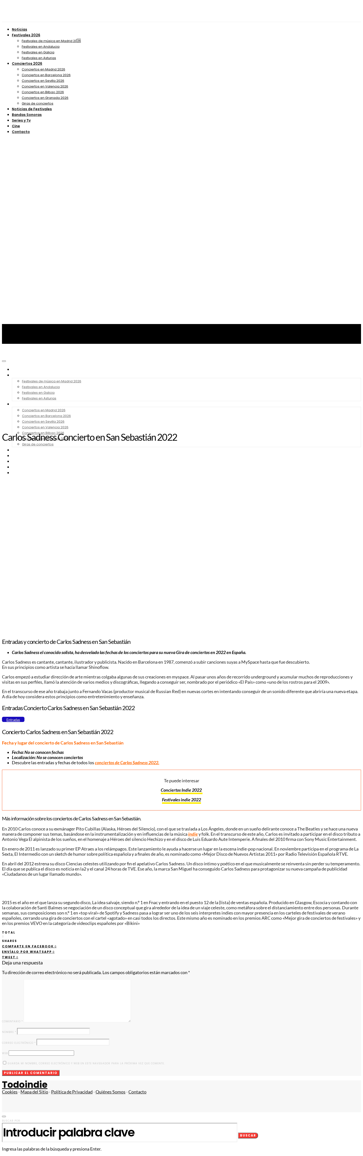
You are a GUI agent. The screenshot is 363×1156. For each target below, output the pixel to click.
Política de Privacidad (72, 1091)
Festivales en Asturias (39, 58)
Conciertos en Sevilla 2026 (43, 80)
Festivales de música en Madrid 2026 (51, 41)
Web (5, 1053)
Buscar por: (11, 1121)
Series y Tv (21, 120)
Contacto (21, 131)
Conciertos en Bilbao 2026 (43, 92)
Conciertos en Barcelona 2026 (46, 75)
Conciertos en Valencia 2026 (45, 86)
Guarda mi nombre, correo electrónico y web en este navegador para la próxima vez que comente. (86, 1063)
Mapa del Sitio (34, 1091)
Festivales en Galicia (38, 52)
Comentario (12, 1021)
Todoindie (24, 1084)
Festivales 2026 (26, 35)
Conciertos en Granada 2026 (45, 97)
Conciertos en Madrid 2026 (43, 69)
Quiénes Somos (110, 1091)
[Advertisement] (181, 390)
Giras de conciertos (37, 103)
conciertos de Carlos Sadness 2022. (127, 762)
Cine (16, 126)
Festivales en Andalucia (41, 46)
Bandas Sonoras (27, 114)
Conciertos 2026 (27, 63)
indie (193, 834)
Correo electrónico (19, 1043)
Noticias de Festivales (32, 109)
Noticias (19, 29)
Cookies (10, 1091)
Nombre (9, 1032)
